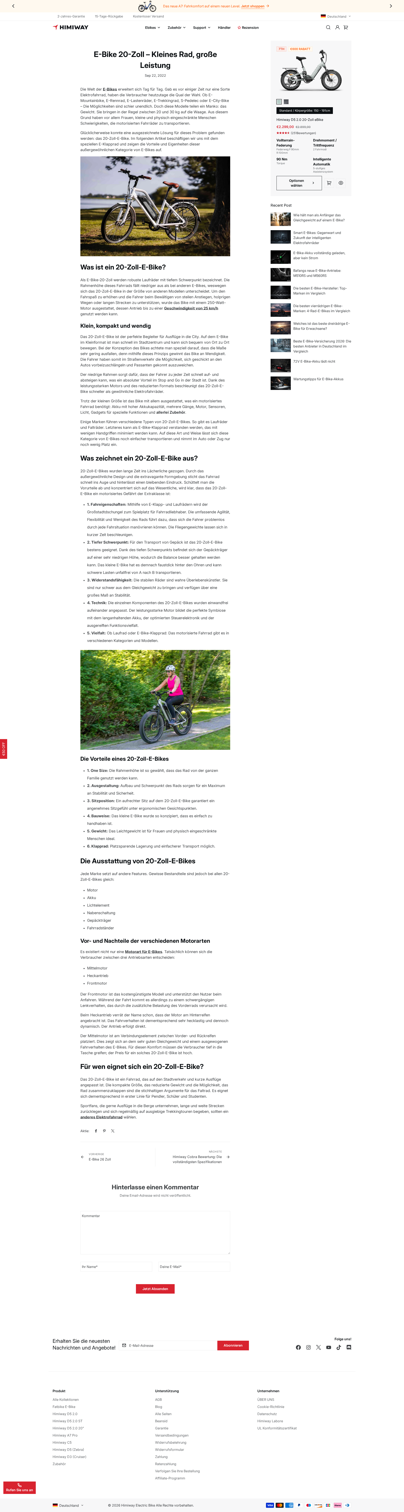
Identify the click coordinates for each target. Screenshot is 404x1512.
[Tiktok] (338, 1347)
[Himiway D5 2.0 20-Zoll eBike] (311, 72)
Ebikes (150, 27)
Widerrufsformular (169, 1449)
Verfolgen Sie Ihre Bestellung (177, 1471)
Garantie (161, 1428)
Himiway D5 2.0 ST (67, 1421)
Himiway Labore (270, 1421)
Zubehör (174, 27)
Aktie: (84, 1131)
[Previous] (13, 6)
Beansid (161, 1421)
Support (199, 27)
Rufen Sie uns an (19, 1490)
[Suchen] (328, 28)
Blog (158, 1407)
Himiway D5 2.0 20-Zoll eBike (299, 120)
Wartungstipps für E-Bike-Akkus (318, 379)
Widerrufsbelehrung (170, 1442)
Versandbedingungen (172, 1435)
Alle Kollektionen (66, 1399)
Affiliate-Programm (170, 1478)
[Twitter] (112, 1131)
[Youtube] (328, 1347)
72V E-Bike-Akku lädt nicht (314, 361)
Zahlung (161, 1457)
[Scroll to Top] (396, 1489)
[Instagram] (308, 1347)
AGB (158, 1399)
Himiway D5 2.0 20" (68, 1428)
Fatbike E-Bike (64, 1407)
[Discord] (348, 1347)
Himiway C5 (62, 1442)
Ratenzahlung (165, 1464)
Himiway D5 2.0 (65, 1414)
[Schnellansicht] (341, 183)
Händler (224, 27)
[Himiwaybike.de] (70, 27)
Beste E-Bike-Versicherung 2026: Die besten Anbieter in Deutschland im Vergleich (322, 346)
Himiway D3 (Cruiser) (69, 1457)
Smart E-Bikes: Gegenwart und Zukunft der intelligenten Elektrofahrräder (317, 238)
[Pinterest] (104, 1131)
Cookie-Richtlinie (270, 1407)
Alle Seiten (163, 1414)
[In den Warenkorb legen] (329, 183)
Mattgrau (286, 101)
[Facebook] (95, 1131)
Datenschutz (267, 1414)
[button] (346, 28)
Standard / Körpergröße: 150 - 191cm (304, 110)
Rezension (250, 27)
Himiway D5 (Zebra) (68, 1449)
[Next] (391, 6)
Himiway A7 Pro (65, 1435)
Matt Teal (279, 101)
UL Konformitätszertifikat (277, 1428)
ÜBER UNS (265, 1399)
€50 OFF (3, 749)
